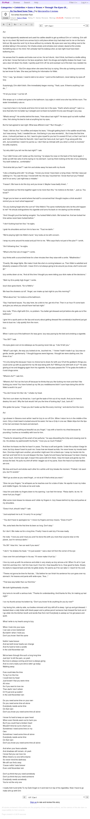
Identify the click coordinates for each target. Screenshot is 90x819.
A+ (15, 24)
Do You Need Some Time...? (22, 11)
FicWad (5, 2)
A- (4, 24)
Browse (16, 2)
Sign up (33, 802)
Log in (83, 2)
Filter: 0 (72, 2)
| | (31, 24)
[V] (57, 18)
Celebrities (19, 7)
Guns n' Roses (35, 7)
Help (36, 2)
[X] (60, 18)
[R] (62, 18)
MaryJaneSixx (44, 11)
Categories (6, 7)
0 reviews (54, 11)
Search (27, 2)
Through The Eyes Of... (56, 7)
